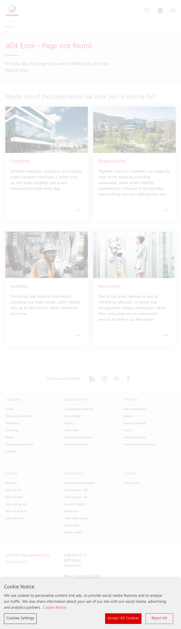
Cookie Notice (54, 608)
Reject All (159, 618)
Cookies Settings (20, 618)
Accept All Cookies (123, 618)
